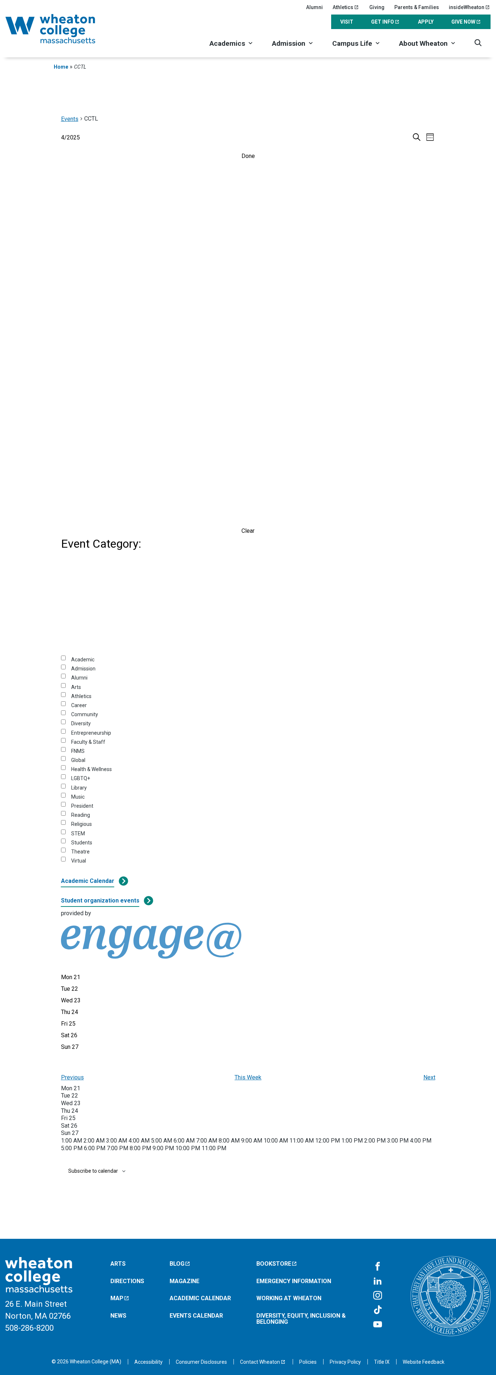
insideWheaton (466, 7)
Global (78, 760)
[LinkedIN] (377, 1281)
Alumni (314, 7)
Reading (80, 815)
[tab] (70, 977)
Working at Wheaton (288, 1298)
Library (79, 788)
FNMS (78, 751)
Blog (177, 1263)
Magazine (184, 1281)
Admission (288, 43)
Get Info (382, 22)
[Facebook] (377, 1267)
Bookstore (273, 1263)
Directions (127, 1281)
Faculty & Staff (88, 742)
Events (69, 118)
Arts (76, 687)
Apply (426, 22)
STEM (78, 833)
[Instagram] (377, 1296)
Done (248, 156)
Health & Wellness (91, 769)
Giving (377, 7)
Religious (81, 824)
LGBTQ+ (80, 778)
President (82, 806)
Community (84, 714)
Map (116, 1298)
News (118, 1315)
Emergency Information (293, 1281)
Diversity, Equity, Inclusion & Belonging (301, 1319)
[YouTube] (377, 1325)
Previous (72, 1077)
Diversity (81, 723)
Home (61, 67)
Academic (82, 659)
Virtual (78, 861)
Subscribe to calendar (93, 1170)
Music (78, 797)
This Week (248, 1077)
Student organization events (100, 900)
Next (429, 1077)
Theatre (80, 852)
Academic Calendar (87, 880)
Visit (346, 22)
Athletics (343, 7)
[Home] (59, 28)
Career (79, 705)
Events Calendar (196, 1315)
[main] (248, 655)
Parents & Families (416, 7)
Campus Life (352, 43)
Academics (227, 43)
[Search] (478, 43)
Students (81, 842)
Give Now (463, 22)
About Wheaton (423, 43)
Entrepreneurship (91, 733)
